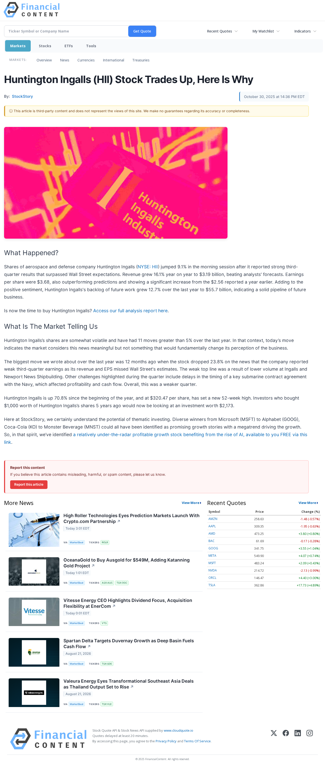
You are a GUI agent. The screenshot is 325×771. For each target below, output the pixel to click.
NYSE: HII (148, 266)
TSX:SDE (107, 663)
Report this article (28, 484)
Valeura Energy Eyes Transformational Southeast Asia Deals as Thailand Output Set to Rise (128, 684)
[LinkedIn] (297, 739)
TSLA (211, 585)
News (64, 60)
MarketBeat (77, 542)
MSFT (212, 563)
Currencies (86, 60)
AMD (211, 533)
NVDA (212, 570)
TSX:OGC (122, 582)
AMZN (212, 519)
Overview (44, 60)
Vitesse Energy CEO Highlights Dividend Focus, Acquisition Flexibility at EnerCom (127, 603)
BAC (211, 541)
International (113, 60)
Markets (18, 45)
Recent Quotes (219, 31)
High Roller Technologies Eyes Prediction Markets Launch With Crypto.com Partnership (131, 518)
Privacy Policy (166, 741)
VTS (104, 623)
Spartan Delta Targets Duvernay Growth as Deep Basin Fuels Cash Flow (128, 643)
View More (190, 502)
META (212, 555)
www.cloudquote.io (178, 730)
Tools (91, 45)
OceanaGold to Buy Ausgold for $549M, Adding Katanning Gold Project (126, 562)
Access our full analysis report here (130, 310)
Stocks (45, 45)
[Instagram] (309, 739)
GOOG (213, 548)
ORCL (212, 578)
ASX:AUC (107, 582)
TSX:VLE (107, 704)
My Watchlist (263, 31)
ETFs (68, 45)
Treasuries (141, 60)
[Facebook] (286, 739)
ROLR (105, 542)
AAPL (212, 526)
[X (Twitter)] (274, 739)
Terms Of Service (197, 741)
